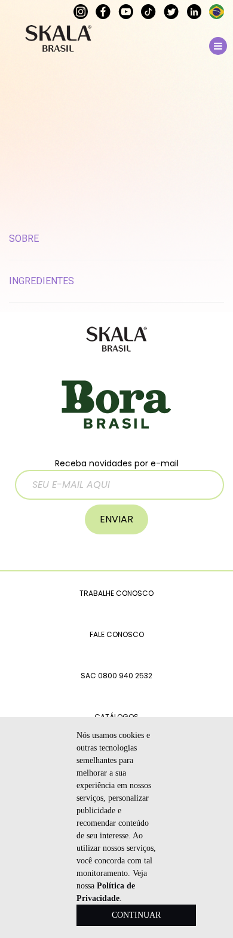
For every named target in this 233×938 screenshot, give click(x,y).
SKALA (58, 38)
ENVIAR (116, 519)
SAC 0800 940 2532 (116, 676)
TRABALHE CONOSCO (116, 593)
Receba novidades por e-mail (117, 463)
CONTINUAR (136, 915)
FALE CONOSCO (117, 634)
